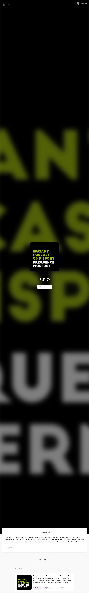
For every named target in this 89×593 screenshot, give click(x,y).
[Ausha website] (82, 3)
